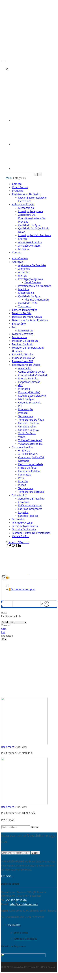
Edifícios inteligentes (30, 505)
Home (4, 612)
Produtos (17, 190)
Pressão (23, 413)
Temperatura (25, 416)
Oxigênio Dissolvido (29, 402)
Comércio (24, 502)
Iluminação (24, 474)
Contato (16, 252)
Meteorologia (26, 208)
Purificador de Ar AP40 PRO (17, 753)
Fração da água (27, 467)
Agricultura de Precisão (31, 218)
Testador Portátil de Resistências (31, 533)
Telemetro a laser (22, 522)
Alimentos (30, 242)
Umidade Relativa (28, 430)
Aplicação (23, 204)
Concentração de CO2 (31, 457)
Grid (3, 629)
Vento (21, 437)
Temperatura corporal (31, 491)
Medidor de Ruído (22, 344)
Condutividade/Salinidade (33, 375)
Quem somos (20, 187)
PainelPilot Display (23, 354)
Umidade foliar (27, 426)
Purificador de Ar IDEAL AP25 (18, 813)
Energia (22, 238)
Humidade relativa (29, 471)
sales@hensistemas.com (24, 904)
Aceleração (24, 368)
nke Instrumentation (36, 299)
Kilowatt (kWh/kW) (29, 392)
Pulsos (22, 485)
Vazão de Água (27, 433)
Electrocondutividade (30, 464)
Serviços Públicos (28, 515)
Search (34, 827)
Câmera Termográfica (24, 310)
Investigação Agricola (30, 211)
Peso (21, 478)
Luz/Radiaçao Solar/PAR (32, 395)
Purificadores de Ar (23, 358)
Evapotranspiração (29, 382)
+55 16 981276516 (16, 900)
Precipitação (25, 409)
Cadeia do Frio (20, 536)
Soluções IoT (19, 495)
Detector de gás (21, 313)
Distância (23, 461)
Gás (20, 385)
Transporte (24, 306)
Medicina (23, 249)
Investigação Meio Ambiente (34, 235)
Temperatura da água (31, 419)
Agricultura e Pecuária (31, 498)
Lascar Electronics (22, 334)
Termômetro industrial (25, 526)
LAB (14, 327)
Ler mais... (7, 876)
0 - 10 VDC (24, 450)
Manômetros (19, 337)
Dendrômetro (32, 282)
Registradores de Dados (26, 194)
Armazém (29, 245)
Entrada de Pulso (28, 378)
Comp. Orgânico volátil (31, 371)
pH (20, 406)
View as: (6, 625)
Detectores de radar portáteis (30, 320)
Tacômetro (18, 519)
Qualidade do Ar (27, 303)
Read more (7, 747)
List (3, 632)
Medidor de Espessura (25, 340)
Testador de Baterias (24, 529)
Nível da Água (26, 399)
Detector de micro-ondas (27, 316)
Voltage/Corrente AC (30, 440)
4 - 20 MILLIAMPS (28, 454)
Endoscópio (19, 323)
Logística (23, 512)
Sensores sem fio (22, 447)
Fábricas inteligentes (30, 509)
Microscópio (25, 330)
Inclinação (24, 389)
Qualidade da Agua (29, 225)
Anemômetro (20, 258)
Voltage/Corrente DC (30, 443)
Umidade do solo (28, 423)
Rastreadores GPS (22, 361)
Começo (17, 184)
